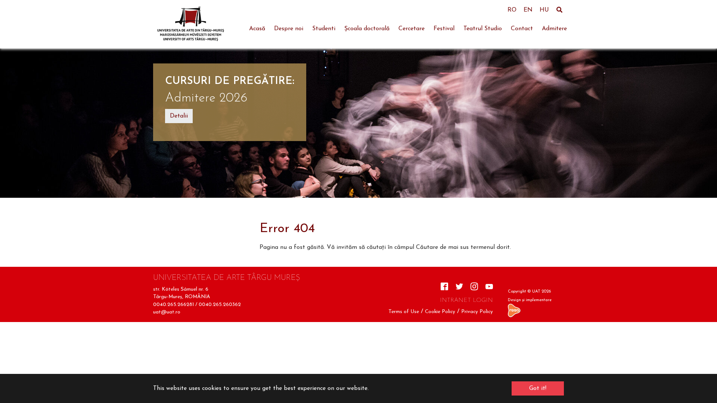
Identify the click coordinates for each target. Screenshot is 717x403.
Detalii (179, 116)
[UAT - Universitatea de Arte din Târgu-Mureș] (190, 24)
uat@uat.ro (166, 312)
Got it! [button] (537, 388)
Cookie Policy (440, 311)
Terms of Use (403, 311)
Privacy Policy (477, 311)
